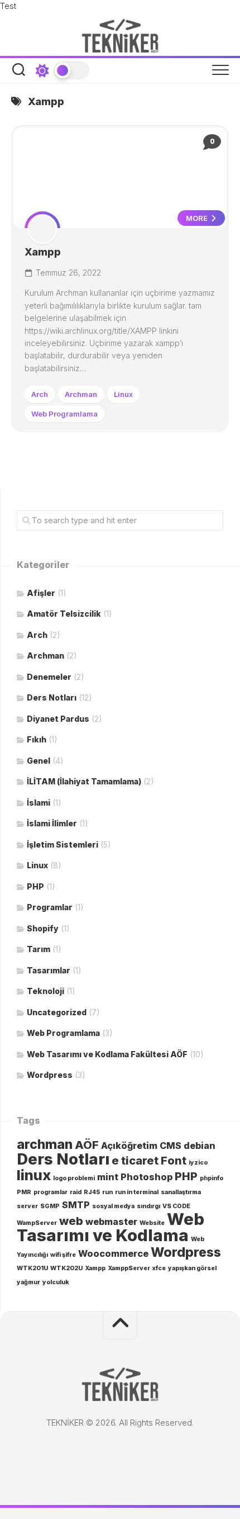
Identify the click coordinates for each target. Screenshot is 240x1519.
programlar (50, 1192)
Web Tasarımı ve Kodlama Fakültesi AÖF (107, 1054)
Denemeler (49, 677)
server (27, 1206)
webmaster (111, 1221)
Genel (38, 760)
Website (152, 1223)
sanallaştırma (181, 1192)
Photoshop (146, 1176)
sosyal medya (113, 1206)
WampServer (37, 1223)
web (71, 1221)
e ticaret (135, 1160)
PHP (35, 886)
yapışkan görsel (192, 1268)
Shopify (43, 928)
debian (199, 1145)
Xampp (43, 252)
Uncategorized (57, 1012)
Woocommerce (113, 1253)
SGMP (50, 1206)
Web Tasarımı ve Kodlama (110, 1227)
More (197, 218)
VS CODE (176, 1206)
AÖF (87, 1145)
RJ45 (92, 1192)
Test (8, 6)
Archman (81, 394)
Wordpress (50, 1075)
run (107, 1192)
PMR (24, 1192)
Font (173, 1160)
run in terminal (137, 1192)
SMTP (76, 1204)
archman (45, 1144)
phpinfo (211, 1178)
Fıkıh (36, 739)
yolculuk (55, 1282)
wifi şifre (63, 1254)
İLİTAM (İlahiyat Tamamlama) (84, 781)
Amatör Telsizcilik (64, 613)
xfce (159, 1268)
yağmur (28, 1282)
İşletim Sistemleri (62, 844)
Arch (39, 394)
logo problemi (74, 1178)
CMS (170, 1145)
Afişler (41, 593)
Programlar (50, 907)
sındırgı (148, 1206)
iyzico (198, 1162)
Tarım (38, 949)
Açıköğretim (129, 1145)
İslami (38, 802)
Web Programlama (64, 413)
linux (34, 1175)
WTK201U (32, 1268)
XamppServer (129, 1268)
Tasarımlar (48, 970)
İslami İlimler (52, 823)
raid (75, 1192)
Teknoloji (45, 991)
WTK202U (66, 1268)
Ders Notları (51, 697)
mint (107, 1176)
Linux (123, 394)
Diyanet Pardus (58, 718)
